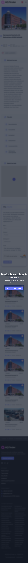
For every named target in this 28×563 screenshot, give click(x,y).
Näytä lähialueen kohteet (14, 288)
